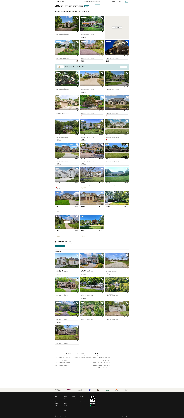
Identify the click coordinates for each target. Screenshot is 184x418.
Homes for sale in (62, 355)
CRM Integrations (83, 401)
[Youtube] (122, 416)
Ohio (65, 9)
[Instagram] (118, 416)
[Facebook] (120, 416)
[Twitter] (124, 416)
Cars (64, 398)
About (56, 396)
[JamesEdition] (61, 1)
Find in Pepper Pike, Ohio (62, 373)
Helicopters (65, 403)
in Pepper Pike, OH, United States (101, 357)
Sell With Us (82, 396)
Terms (56, 405)
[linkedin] (126, 416)
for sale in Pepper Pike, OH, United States (82, 355)
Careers (56, 401)
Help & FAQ (57, 403)
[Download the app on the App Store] (92, 403)
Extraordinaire (66, 408)
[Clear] (99, 1)
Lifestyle (65, 410)
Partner (81, 398)
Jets (64, 401)
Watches (65, 405)
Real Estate (57, 9)
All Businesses (74, 398)
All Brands (73, 396)
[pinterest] (128, 416)
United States (62, 9)
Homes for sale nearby (65, 353)
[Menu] (55, 1)
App (55, 398)
